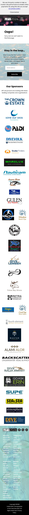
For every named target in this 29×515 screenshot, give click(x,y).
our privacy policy (14, 9)
